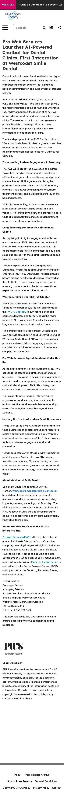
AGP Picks (8, 4)
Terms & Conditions (46, 781)
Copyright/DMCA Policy (16, 787)
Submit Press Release (19, 781)
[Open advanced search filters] (51, 27)
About (17, 774)
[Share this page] (59, 28)
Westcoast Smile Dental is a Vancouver (34, 490)
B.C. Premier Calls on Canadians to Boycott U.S (33, 4)
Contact (56, 787)
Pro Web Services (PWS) (16, 537)
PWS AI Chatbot (16, 311)
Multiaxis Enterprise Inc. (44, 562)
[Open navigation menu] (5, 28)
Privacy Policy (41, 787)
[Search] (44, 27)
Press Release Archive (37, 774)
